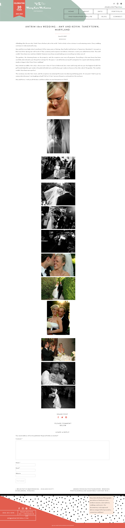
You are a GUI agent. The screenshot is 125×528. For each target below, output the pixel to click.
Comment (19, 439)
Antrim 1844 (90, 51)
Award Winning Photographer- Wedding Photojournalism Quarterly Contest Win (90, 490)
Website (18, 473)
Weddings (62, 39)
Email (18, 468)
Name (18, 463)
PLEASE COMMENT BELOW (63, 424)
